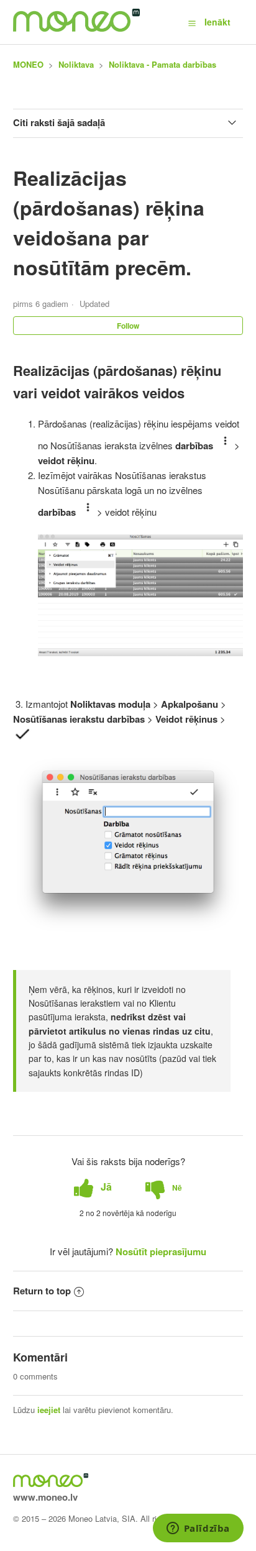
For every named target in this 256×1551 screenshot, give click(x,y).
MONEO (28, 64)
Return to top (42, 1290)
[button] (192, 22)
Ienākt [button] (217, 22)
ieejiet (48, 1410)
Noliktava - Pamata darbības (162, 64)
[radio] (93, 1187)
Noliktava (76, 64)
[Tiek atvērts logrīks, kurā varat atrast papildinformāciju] (198, 1529)
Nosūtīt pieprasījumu (161, 1251)
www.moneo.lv (45, 1497)
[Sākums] (76, 28)
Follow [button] (128, 325)
